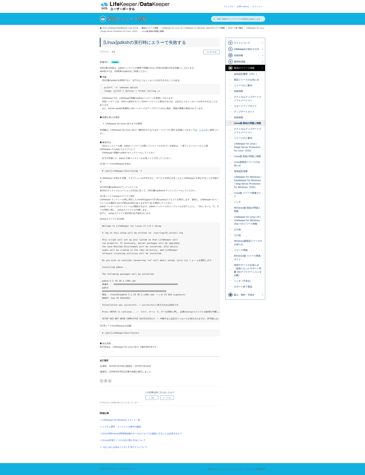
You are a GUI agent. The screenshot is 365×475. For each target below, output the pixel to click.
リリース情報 (241, 250)
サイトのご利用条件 (255, 469)
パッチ (237, 202)
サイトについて (242, 42)
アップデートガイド (244, 111)
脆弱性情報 (239, 61)
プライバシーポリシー (233, 469)
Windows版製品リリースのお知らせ (248, 242)
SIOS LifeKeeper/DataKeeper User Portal (120, 28)
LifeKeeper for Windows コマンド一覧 (121, 420)
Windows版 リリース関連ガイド (247, 257)
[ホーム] (141, 10)
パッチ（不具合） (243, 280)
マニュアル (229, 6)
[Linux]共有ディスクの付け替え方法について (124, 440)
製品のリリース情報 (150, 28)
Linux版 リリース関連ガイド (247, 194)
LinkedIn (110, 381)
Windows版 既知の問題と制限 (247, 209)
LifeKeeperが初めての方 (246, 49)
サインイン (257, 6)
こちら (202, 130)
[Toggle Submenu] (262, 43)
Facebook (101, 381)
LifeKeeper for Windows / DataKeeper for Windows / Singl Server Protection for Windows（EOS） (247, 182)
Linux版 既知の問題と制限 (153, 31)
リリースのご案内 (243, 85)
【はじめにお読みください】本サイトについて (124, 447)
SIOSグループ (214, 469)
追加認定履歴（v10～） (246, 73)
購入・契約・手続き (244, 294)
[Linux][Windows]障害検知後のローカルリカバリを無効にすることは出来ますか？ (142, 433)
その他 (237, 229)
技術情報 (238, 55)
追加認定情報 (241, 171)
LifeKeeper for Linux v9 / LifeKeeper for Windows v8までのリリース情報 (193, 28)
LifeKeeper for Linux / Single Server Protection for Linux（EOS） (247, 147)
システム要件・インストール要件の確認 (121, 426)
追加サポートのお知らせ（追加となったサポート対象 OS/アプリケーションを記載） (247, 270)
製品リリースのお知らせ (246, 79)
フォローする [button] (211, 52)
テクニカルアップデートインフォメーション (247, 98)
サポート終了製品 (235, 28)
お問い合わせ (243, 6)
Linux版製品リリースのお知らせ (247, 164)
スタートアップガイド (245, 105)
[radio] (151, 398)
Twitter (106, 381)
